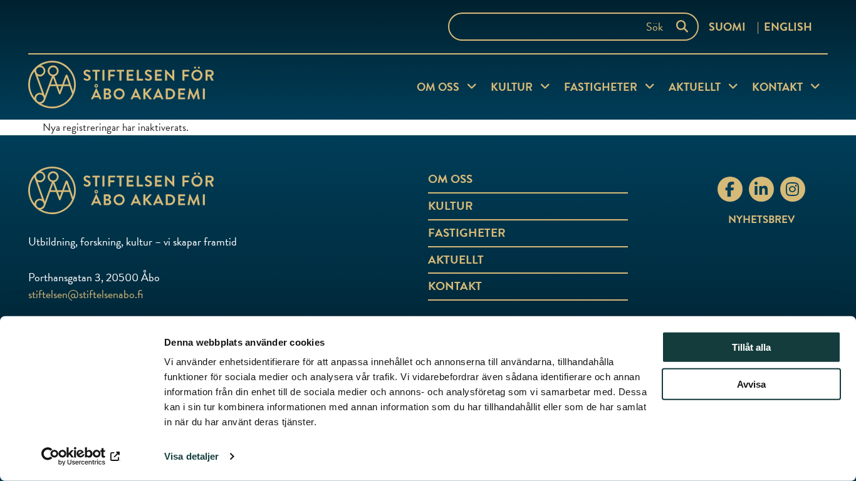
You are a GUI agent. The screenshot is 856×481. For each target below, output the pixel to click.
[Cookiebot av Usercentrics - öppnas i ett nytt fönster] (81, 456)
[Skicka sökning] (684, 26)
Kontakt (777, 86)
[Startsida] (121, 87)
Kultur (512, 86)
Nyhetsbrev (761, 219)
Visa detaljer (191, 456)
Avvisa (751, 384)
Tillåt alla (751, 347)
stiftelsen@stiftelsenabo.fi (85, 294)
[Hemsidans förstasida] (161, 190)
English (788, 26)
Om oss (438, 86)
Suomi (727, 26)
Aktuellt (695, 86)
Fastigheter (600, 86)
